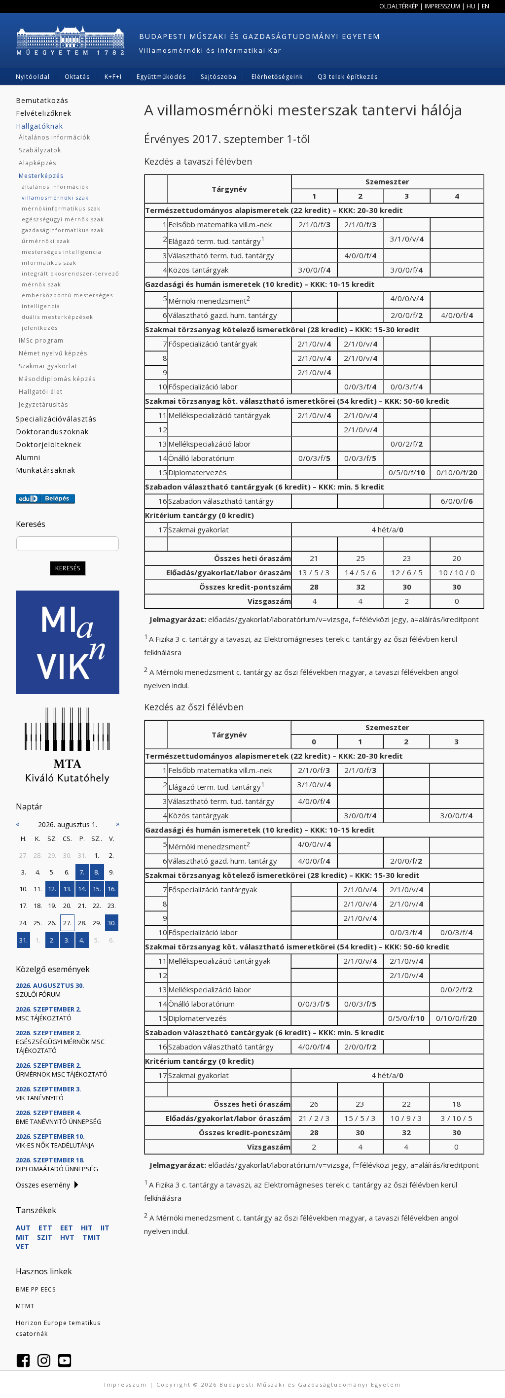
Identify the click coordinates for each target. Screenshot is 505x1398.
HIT (87, 1227)
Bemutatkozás (42, 100)
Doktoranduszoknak (52, 431)
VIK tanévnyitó (40, 1097)
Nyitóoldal (33, 76)
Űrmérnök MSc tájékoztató (62, 1074)
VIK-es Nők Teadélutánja (55, 1145)
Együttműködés (161, 76)
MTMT (25, 1306)
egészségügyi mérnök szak (63, 219)
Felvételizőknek (44, 113)
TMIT (91, 1237)
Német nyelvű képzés (53, 353)
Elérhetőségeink (277, 76)
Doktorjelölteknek (48, 444)
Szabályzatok (40, 150)
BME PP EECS (36, 1289)
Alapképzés (37, 163)
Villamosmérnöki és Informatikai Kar (210, 50)
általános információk (55, 186)
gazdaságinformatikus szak (63, 230)
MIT (22, 1237)
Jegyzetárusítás (43, 404)
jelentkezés (40, 327)
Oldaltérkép (398, 6)
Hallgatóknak (39, 126)
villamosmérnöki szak (55, 197)
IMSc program (41, 340)
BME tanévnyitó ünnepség (59, 1121)
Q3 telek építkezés (348, 76)
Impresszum (442, 6)
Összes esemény (43, 1184)
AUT (23, 1227)
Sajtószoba (219, 76)
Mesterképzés (41, 176)
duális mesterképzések (57, 316)
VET (22, 1246)
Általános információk (54, 137)
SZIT (44, 1237)
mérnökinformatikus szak (61, 208)
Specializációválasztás (56, 418)
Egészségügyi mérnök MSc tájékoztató (60, 1046)
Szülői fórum (38, 994)
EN (485, 6)
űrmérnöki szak (46, 241)
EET (66, 1227)
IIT (105, 1227)
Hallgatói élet (41, 391)
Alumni (28, 457)
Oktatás (77, 76)
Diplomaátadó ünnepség (57, 1168)
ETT (45, 1227)
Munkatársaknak (45, 470)
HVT (67, 1237)
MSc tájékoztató (44, 1018)
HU (471, 6)
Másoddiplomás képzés (57, 379)
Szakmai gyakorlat (48, 366)
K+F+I (113, 76)
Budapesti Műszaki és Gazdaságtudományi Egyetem (259, 36)
